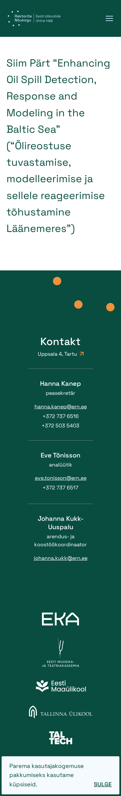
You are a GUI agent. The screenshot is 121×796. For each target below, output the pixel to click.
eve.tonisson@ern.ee (60, 478)
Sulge (103, 784)
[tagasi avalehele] (34, 18)
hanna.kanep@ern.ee (61, 406)
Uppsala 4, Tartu (57, 354)
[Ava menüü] (109, 18)
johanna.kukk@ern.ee (60, 558)
